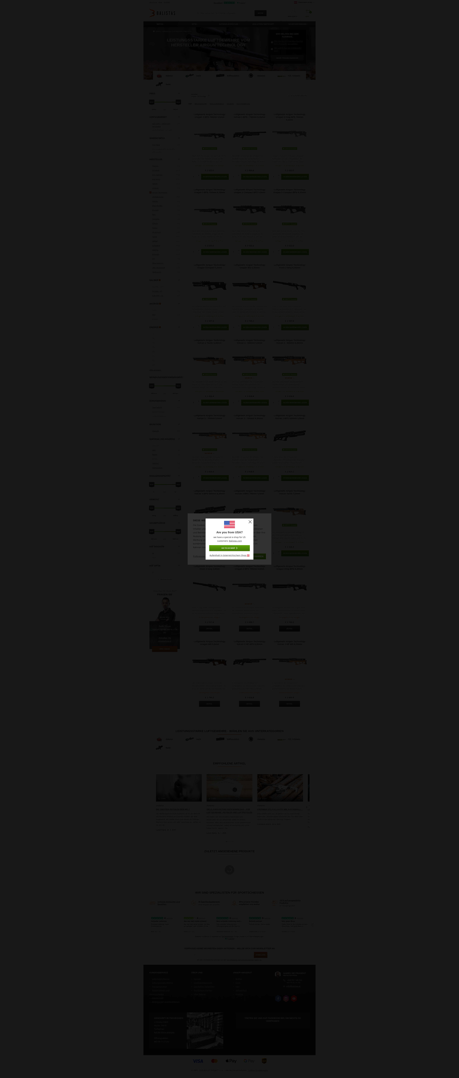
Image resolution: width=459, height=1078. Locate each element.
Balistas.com (235, 540)
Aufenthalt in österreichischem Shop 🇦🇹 (229, 555)
